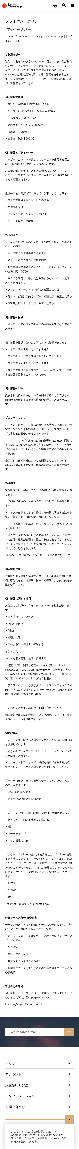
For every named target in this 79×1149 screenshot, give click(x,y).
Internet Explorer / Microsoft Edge (28, 904)
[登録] (69, 1032)
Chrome (11, 890)
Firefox (10, 883)
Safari (9, 897)
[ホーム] (12, 5)
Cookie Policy (40, 1131)
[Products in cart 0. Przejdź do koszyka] (55, 5)
